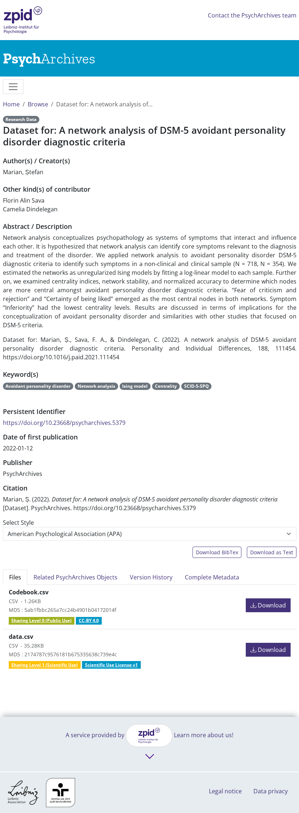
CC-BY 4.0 (89, 620)
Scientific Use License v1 (111, 665)
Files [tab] (15, 577)
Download (271, 605)
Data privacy (270, 791)
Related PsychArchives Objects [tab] (75, 577)
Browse (38, 104)
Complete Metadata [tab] (212, 577)
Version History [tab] (151, 577)
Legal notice (225, 791)
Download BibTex (217, 552)
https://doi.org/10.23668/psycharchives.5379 (64, 423)
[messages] (13, 86)
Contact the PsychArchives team (252, 15)
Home (11, 104)
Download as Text (271, 552)
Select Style (18, 523)
